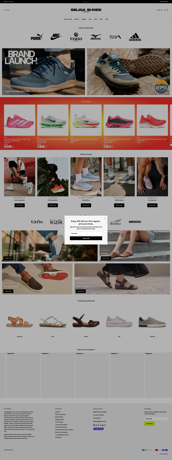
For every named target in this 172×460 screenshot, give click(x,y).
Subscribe (86, 238)
